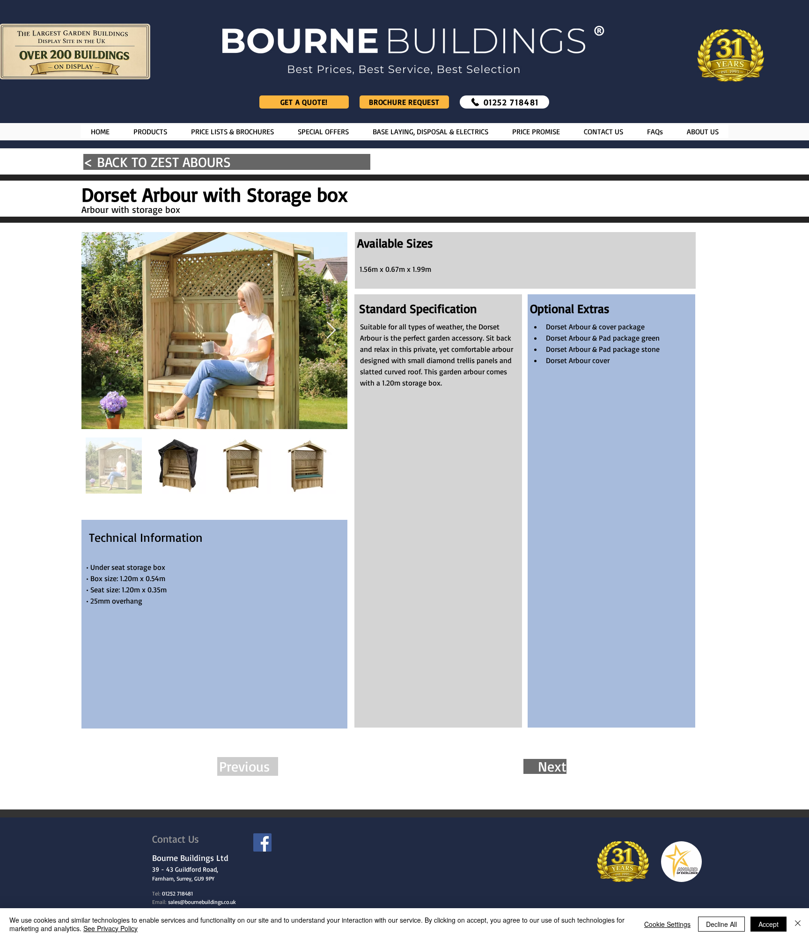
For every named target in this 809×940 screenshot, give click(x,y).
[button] (150, 131)
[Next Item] (331, 330)
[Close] (797, 924)
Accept (768, 924)
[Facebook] (262, 842)
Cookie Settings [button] (667, 924)
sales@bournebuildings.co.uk (202, 901)
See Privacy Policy (110, 928)
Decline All (721, 924)
